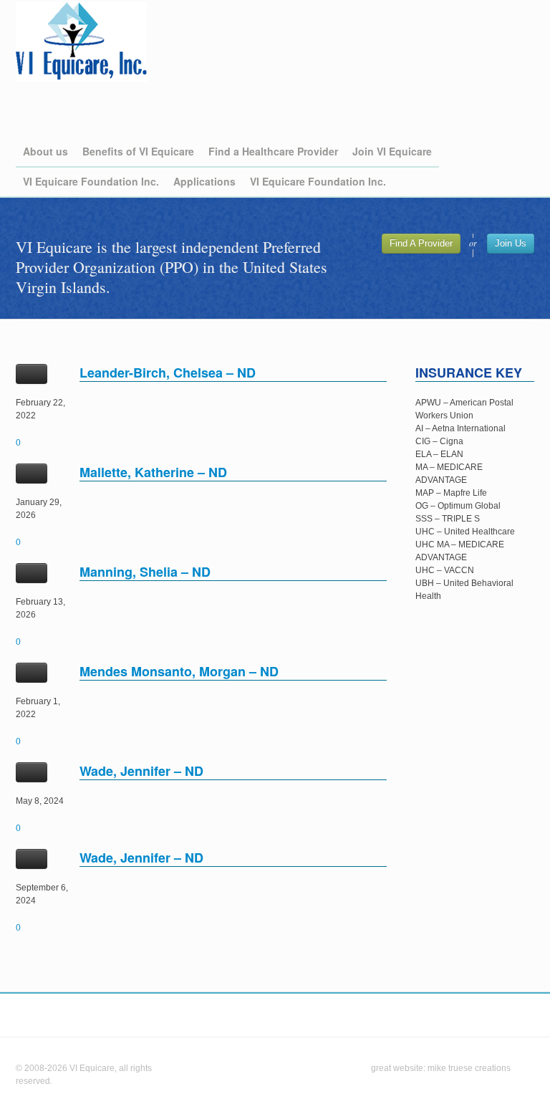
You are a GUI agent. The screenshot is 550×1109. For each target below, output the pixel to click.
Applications (204, 181)
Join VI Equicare (392, 151)
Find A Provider (421, 243)
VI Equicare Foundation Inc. (91, 181)
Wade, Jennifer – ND (141, 771)
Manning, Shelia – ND (145, 571)
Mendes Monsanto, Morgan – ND (179, 671)
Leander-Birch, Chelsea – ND (167, 372)
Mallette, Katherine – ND (153, 472)
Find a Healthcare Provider (273, 151)
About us (45, 151)
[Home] (81, 42)
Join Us (510, 243)
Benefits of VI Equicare (138, 151)
